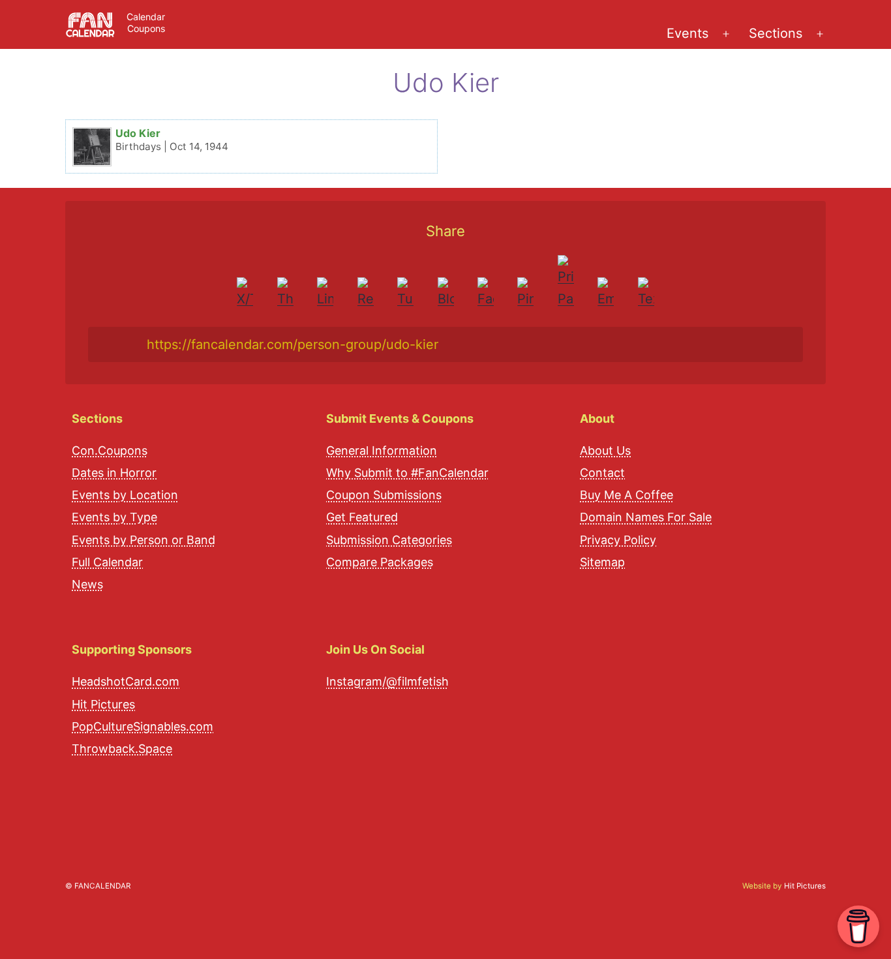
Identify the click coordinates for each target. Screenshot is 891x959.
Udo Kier (137, 133)
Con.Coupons (109, 450)
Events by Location (125, 495)
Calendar (146, 16)
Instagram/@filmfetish (387, 681)
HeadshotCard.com (125, 681)
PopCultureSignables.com (142, 726)
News (87, 584)
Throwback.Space (122, 748)
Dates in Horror (114, 473)
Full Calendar (107, 562)
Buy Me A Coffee (626, 495)
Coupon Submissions (384, 495)
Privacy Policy (618, 540)
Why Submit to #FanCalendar (407, 473)
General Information (381, 450)
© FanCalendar (97, 885)
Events (687, 33)
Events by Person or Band (143, 540)
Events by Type (114, 517)
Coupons (146, 28)
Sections (775, 33)
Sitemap (602, 562)
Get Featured (362, 517)
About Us (605, 450)
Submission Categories (389, 540)
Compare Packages (379, 562)
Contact (602, 473)
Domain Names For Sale (646, 517)
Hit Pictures (103, 704)
